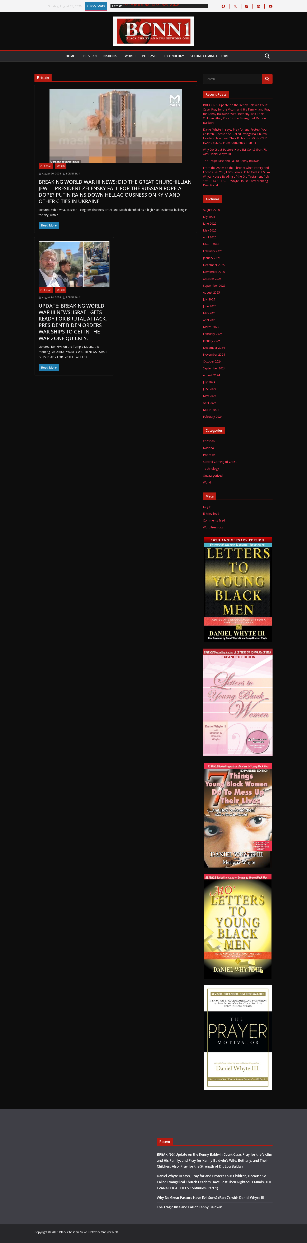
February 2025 (212, 334)
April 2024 (209, 403)
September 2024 (214, 368)
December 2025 (214, 265)
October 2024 (212, 361)
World (130, 56)
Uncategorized (213, 475)
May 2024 (209, 396)
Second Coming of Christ (210, 56)
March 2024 (211, 410)
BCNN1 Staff (73, 173)
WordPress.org (213, 527)
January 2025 (212, 341)
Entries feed (211, 513)
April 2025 (209, 320)
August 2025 (211, 292)
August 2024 (211, 375)
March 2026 (211, 244)
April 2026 (209, 237)
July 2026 (209, 217)
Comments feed (214, 520)
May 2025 (209, 313)
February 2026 (212, 251)
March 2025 (211, 327)
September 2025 (214, 286)
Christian (89, 56)
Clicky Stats (96, 6)
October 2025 (212, 279)
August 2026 (211, 210)
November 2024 (214, 354)
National (110, 56)
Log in (207, 507)
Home (70, 56)
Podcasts (149, 56)
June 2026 (209, 223)
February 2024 (212, 417)
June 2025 (209, 306)
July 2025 (209, 299)
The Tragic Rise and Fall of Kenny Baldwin (151, 6)
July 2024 (209, 382)
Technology (174, 56)
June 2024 (209, 389)
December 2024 (214, 348)
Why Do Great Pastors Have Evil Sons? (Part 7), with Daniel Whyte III (210, 1197)
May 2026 (209, 230)
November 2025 (214, 272)
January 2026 (212, 258)
